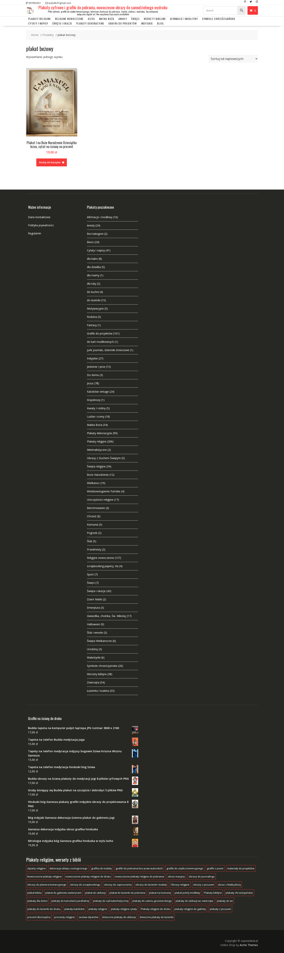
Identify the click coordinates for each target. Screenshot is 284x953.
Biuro (90, 242)
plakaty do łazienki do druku (43, 909)
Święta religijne (96, 466)
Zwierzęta (93, 682)
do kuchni (93, 292)
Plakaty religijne (39, 19)
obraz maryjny (176, 876)
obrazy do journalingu (202, 876)
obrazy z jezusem (203, 884)
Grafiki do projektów (122, 23)
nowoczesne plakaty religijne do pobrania (139, 876)
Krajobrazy (93, 400)
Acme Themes (249, 945)
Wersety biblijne (97, 674)
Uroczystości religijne (100, 499)
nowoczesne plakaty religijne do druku (88, 876)
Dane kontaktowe (39, 217)
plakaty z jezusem (220, 909)
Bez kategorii (95, 234)
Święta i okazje (62, 23)
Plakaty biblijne (213, 892)
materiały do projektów (240, 868)
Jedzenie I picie (96, 366)
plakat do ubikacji (95, 892)
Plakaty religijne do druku (156, 909)
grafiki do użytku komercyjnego (185, 868)
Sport (90, 574)
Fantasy (92, 325)
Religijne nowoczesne (69, 19)
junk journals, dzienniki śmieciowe (108, 350)
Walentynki (93, 657)
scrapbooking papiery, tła (102, 566)
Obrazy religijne (180, 884)
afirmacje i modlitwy (184, 19)
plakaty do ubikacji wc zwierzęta (194, 901)
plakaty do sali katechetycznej (110, 901)
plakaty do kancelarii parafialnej (70, 901)
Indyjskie (147, 23)
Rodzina (92, 317)
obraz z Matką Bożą (229, 884)
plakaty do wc (225, 901)
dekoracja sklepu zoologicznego (68, 868)
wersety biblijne (155, 19)
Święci (135, 19)
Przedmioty (94, 549)
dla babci (92, 258)
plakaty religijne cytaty (124, 909)
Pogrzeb (92, 533)
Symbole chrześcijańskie (218, 19)
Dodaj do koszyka (49, 162)
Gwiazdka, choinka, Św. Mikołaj (106, 616)
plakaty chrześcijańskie (239, 892)
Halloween (93, 624)
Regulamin (34, 233)
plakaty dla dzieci (37, 901)
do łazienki (93, 300)
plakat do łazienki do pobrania (127, 892)
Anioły (122, 19)
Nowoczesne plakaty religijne (44, 876)
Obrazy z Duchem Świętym (104, 458)
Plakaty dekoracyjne (90, 23)
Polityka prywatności (41, 225)
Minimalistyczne (97, 450)
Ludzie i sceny (95, 416)
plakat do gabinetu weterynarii (63, 892)
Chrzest (91, 516)
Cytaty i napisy (38, 23)
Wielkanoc (93, 483)
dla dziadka (94, 267)
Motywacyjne (95, 308)
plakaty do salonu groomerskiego (152, 901)
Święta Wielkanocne (99, 641)
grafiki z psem (215, 868)
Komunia (92, 524)
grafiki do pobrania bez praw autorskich (139, 868)
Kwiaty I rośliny (96, 408)
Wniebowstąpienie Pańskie (103, 491)
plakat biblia (34, 892)
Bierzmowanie (96, 508)
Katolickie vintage (98, 391)
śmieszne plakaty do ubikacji (119, 917)
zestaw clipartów (88, 917)
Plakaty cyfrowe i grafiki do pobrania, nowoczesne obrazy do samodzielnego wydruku (103, 7)
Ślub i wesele (95, 632)
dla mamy (93, 275)
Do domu (93, 375)
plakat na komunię (160, 892)
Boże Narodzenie (98, 474)
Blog (160, 23)
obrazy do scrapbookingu (85, 884)
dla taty (91, 283)
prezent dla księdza (38, 917)
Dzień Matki (94, 599)
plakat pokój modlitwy (187, 892)
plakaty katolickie (74, 909)
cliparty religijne (36, 868)
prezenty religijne (64, 917)
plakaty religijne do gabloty (190, 909)
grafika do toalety (101, 868)
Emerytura (93, 607)
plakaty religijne (97, 909)
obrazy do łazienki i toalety (151, 884)
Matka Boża (106, 19)
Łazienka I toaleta (98, 691)
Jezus (91, 19)
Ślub (89, 541)
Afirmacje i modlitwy (99, 217)
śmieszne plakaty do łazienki (156, 917)
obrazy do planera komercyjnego (46, 884)
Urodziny (92, 649)
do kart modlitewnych (100, 342)
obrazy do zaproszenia (118, 884)
